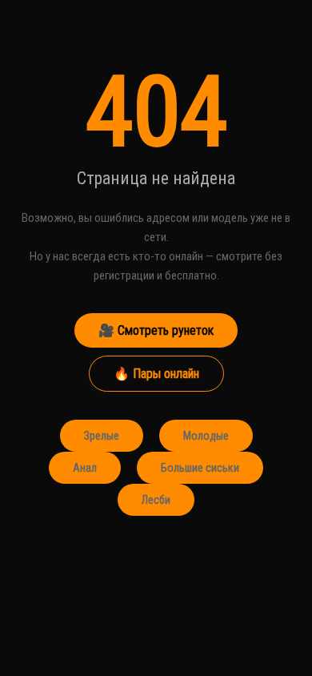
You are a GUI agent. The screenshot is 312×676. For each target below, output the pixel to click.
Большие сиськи (200, 467)
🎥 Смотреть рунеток (156, 330)
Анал (85, 467)
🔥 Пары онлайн (156, 373)
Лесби (156, 499)
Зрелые (101, 435)
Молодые (206, 435)
